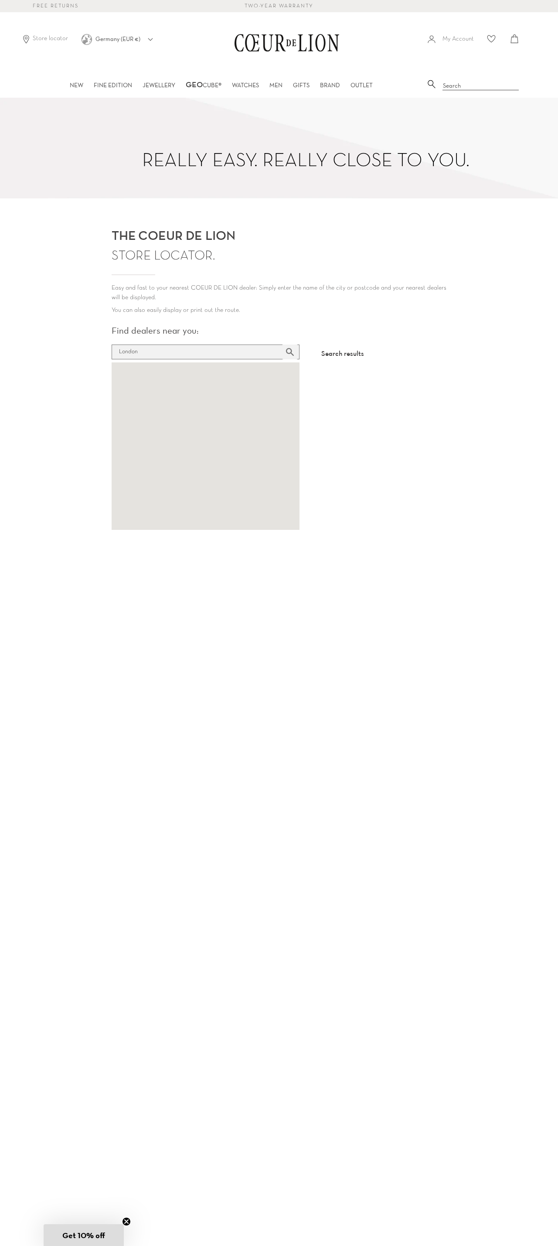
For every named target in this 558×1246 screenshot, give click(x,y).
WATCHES (245, 85)
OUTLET (361, 85)
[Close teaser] (126, 1221)
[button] (84, 1235)
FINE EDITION (113, 85)
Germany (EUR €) (118, 39)
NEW (76, 85)
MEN (275, 85)
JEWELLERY (159, 85)
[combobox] (480, 86)
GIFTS (301, 85)
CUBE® (203, 85)
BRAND (330, 85)
